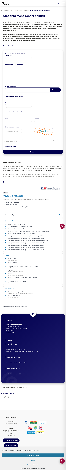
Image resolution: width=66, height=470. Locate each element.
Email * (7, 118)
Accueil (3, 10)
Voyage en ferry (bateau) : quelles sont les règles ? (22, 233)
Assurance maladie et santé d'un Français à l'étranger (23, 266)
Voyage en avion (12, 262)
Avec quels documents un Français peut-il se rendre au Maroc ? (26, 242)
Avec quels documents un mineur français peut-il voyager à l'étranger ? (27, 236)
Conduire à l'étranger (13, 258)
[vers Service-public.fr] (50, 189)
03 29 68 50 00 (12, 445)
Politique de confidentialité (38, 468)
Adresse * (8, 103)
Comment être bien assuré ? (16, 229)
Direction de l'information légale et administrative (15, 306)
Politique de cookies (25, 468)
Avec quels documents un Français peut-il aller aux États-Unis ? (26, 249)
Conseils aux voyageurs (15, 292)
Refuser (33, 460)
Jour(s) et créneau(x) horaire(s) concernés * (15, 54)
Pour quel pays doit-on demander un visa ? (20, 226)
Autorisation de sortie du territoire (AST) (17, 207)
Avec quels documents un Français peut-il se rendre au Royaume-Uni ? (28, 240)
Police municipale (23, 10)
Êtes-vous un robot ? (12, 127)
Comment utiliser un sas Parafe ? (17, 224)
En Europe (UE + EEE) (12, 202)
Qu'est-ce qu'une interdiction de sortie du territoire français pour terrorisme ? (29, 231)
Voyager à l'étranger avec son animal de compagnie (22, 277)
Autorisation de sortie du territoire (17, 281)
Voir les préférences (33, 465)
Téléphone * (38, 118)
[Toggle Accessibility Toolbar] (62, 226)
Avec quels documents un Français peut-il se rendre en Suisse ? (26, 238)
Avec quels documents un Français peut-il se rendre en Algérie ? (26, 245)
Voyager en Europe (13, 295)
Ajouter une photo (11, 86)
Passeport (10, 270)
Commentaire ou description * (15, 64)
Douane (10, 273)
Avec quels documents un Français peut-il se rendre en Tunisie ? (26, 247)
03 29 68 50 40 (10, 332)
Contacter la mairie (12, 440)
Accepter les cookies (33, 455)
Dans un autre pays (11, 204)
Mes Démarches (12, 10)
